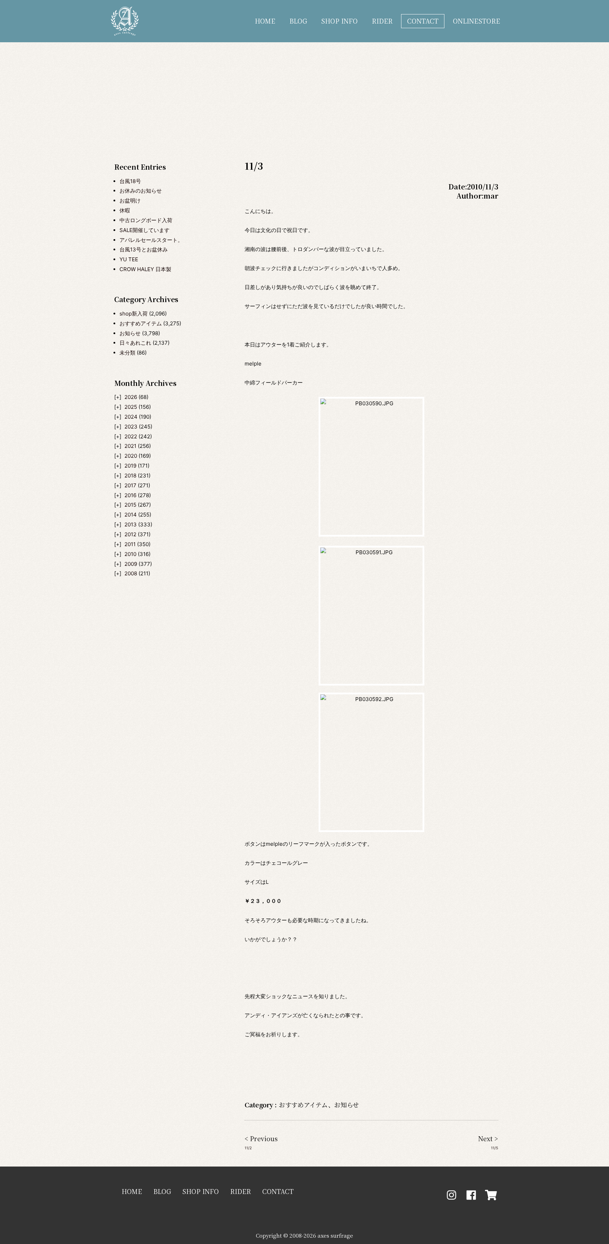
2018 (130, 475)
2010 (130, 554)
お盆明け (130, 200)
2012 (130, 534)
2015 (130, 504)
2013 (130, 524)
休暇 (124, 210)
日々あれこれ (135, 342)
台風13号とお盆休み (143, 249)
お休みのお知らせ (140, 190)
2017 (130, 485)
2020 (130, 455)
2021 (130, 446)
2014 (130, 514)
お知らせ (130, 333)
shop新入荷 (133, 313)
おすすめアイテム (140, 323)
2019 (130, 465)
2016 (130, 495)
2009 (130, 564)
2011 (130, 544)
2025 (130, 407)
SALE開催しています (144, 230)
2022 (130, 436)
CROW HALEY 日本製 (145, 269)
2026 (130, 397)
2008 (130, 573)
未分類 (127, 352)
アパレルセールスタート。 (151, 240)
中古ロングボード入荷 (145, 220)
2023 (130, 426)
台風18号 (130, 181)
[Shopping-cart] (491, 1195)
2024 (130, 416)
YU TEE (128, 259)
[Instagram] (451, 1195)
